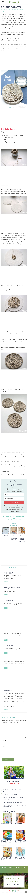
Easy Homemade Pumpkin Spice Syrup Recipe (20, 825)
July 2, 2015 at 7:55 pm (8, 573)
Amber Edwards (7, 630)
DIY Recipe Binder (5, 536)
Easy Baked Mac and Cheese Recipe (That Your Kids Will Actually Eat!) (20, 842)
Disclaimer (22, 894)
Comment (5, 726)
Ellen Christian (7, 600)
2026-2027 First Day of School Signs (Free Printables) (7, 825)
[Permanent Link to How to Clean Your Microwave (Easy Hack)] (13, 534)
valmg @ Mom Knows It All (10, 587)
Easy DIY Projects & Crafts (17, 516)
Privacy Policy (7, 894)
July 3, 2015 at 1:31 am (8, 588)
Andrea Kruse (7, 645)
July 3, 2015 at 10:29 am (8, 632)
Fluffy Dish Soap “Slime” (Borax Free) (20, 858)
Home (14, 518)
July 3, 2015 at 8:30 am (8, 601)
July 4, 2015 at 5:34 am (8, 660)
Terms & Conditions (15, 894)
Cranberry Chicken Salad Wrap (12, 794)
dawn (5, 658)
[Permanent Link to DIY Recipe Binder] (5, 534)
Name (4, 740)
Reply (5, 581)
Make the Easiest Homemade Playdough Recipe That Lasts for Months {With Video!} (6, 843)
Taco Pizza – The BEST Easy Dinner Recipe (6, 858)
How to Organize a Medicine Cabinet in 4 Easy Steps (22, 538)
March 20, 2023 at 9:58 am (9, 692)
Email (4, 747)
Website (4, 753)
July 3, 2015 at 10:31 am (8, 646)
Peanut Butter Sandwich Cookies (12, 802)
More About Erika (14, 783)
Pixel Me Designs (23, 892)
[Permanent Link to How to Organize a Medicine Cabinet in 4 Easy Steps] (21, 534)
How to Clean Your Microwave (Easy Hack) (14, 537)
